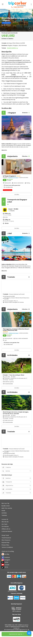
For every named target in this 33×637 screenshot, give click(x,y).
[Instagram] (3, 560)
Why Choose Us (6, 540)
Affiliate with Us (6, 529)
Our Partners (5, 526)
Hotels (3, 510)
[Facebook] (3, 557)
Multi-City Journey (7, 508)
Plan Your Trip (5, 503)
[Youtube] (3, 564)
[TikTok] (3, 567)
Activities (4, 513)
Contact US (5, 519)
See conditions (16, 611)
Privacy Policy (5, 545)
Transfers (4, 515)
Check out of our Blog (8, 551)
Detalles (16, 228)
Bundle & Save (6, 506)
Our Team (4, 524)
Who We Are (5, 522)
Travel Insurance (6, 538)
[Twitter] (3, 562)
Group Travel (5, 535)
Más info (4, 150)
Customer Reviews (7, 531)
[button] (4, 127)
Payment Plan (5, 542)
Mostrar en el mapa (13, 177)
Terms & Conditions (7, 547)
